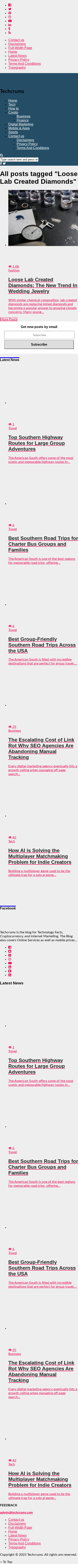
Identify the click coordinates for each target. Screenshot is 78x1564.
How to (13, 108)
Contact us (16, 40)
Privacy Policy (18, 59)
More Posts (8, 319)
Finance (23, 120)
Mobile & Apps (19, 128)
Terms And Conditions (24, 63)
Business (23, 116)
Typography (17, 67)
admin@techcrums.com (16, 1512)
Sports (13, 132)
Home (12, 52)
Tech (11, 104)
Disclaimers (17, 44)
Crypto (13, 112)
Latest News (17, 56)
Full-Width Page (20, 48)
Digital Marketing (20, 124)
